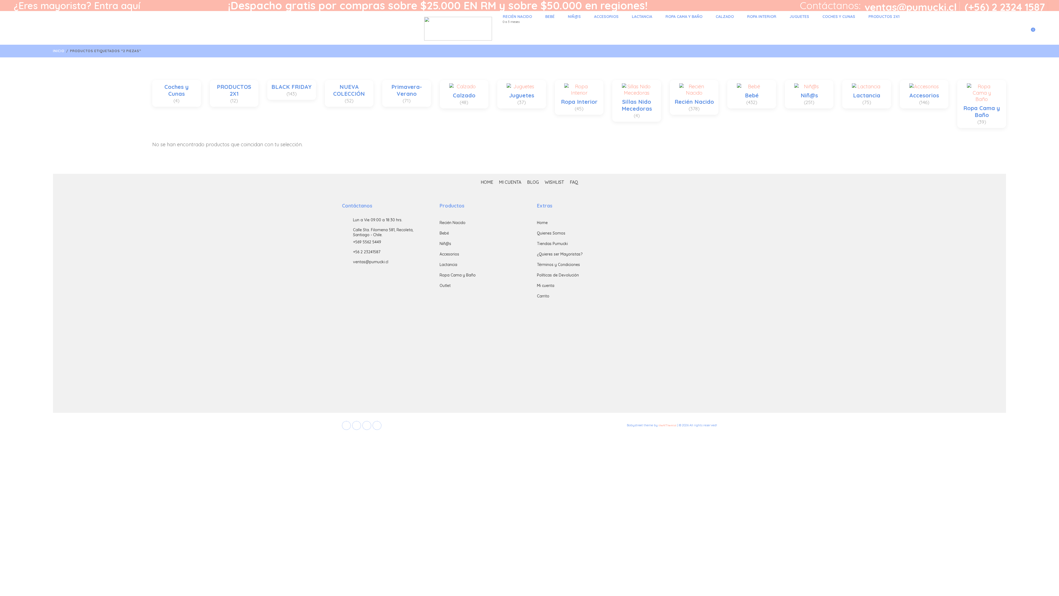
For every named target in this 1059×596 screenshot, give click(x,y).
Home (487, 182)
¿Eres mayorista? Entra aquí (77, 5)
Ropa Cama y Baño (683, 16)
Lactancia (642, 16)
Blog (533, 182)
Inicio (59, 51)
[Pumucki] (251, 29)
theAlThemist (667, 425)
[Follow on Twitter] (356, 425)
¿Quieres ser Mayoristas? (559, 254)
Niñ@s (574, 16)
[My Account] (1017, 33)
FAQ (574, 182)
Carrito (543, 296)
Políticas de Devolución (558, 275)
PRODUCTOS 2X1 (884, 16)
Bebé (550, 16)
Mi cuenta (510, 182)
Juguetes (799, 16)
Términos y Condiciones (558, 264)
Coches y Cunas (838, 16)
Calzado (725, 16)
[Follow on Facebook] (346, 425)
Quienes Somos (551, 233)
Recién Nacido (517, 19)
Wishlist (554, 182)
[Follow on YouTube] (366, 425)
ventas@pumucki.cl (911, 7)
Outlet (445, 285)
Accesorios (606, 16)
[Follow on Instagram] (377, 425)
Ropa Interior (761, 16)
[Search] (1041, 33)
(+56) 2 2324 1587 (1005, 7)
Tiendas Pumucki (552, 243)
